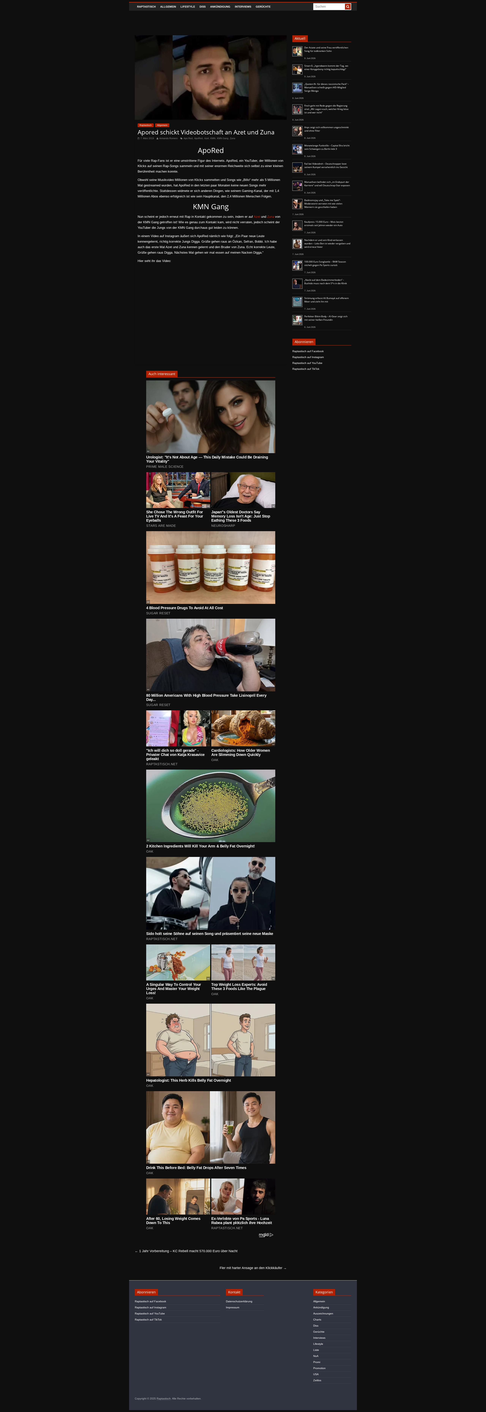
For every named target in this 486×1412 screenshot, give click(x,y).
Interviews (243, 6)
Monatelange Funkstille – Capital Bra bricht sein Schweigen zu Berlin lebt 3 (327, 147)
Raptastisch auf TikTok (305, 368)
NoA (315, 1356)
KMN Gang (222, 138)
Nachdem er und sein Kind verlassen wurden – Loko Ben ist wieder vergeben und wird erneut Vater (327, 243)
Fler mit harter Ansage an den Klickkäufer (253, 1268)
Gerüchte (263, 6)
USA (316, 1374)
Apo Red (188, 138)
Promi (316, 1362)
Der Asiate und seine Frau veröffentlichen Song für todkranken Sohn (326, 49)
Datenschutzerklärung (239, 1301)
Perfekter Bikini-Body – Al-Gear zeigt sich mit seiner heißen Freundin (325, 318)
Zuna (232, 138)
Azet (206, 138)
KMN (212, 138)
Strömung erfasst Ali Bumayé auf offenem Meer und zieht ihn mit (326, 300)
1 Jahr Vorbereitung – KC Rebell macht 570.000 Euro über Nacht (186, 1251)
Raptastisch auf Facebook (308, 351)
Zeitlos (317, 1380)
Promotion (319, 1368)
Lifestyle (188, 6)
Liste (316, 1349)
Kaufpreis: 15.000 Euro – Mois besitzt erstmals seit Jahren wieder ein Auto (323, 223)
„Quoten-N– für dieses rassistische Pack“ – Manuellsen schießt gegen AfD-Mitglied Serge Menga (326, 87)
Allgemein (168, 6)
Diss (203, 6)
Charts (317, 1319)
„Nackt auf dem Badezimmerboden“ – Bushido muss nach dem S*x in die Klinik (325, 281)
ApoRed (198, 138)
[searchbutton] (348, 6)
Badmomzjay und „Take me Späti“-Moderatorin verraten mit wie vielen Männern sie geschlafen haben (323, 204)
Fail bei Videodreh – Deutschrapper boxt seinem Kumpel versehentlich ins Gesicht (326, 165)
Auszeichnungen (323, 1313)
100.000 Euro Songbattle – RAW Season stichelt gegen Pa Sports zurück (325, 263)
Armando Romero (168, 138)
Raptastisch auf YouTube (307, 362)
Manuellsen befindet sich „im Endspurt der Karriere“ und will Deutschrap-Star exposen (327, 183)
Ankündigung (220, 6)
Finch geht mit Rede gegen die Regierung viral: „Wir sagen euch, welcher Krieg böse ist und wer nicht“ (326, 109)
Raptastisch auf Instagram (308, 357)
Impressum (232, 1307)
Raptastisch (146, 6)
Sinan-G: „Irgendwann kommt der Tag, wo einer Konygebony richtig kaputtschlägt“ (326, 67)
